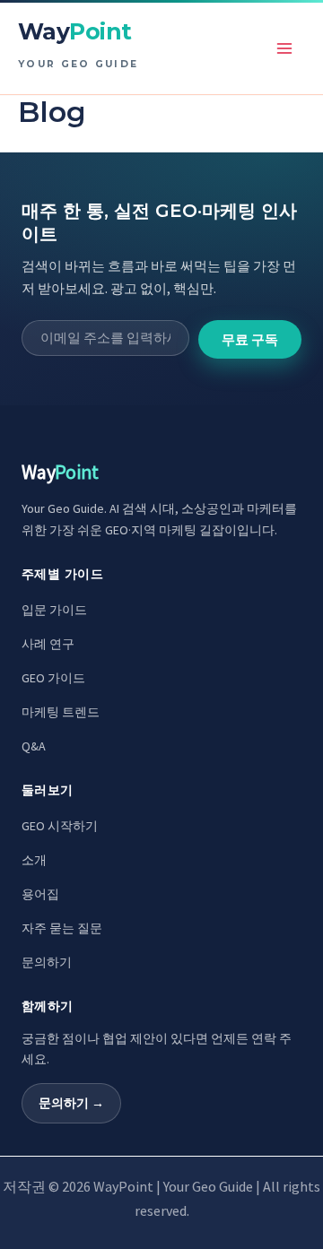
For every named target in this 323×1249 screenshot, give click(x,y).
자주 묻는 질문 (62, 928)
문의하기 (47, 962)
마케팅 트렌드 (61, 712)
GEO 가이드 (53, 678)
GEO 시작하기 (60, 826)
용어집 (40, 894)
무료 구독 (250, 339)
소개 (34, 860)
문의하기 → (71, 1103)
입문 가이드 (54, 610)
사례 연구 (48, 644)
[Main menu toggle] (285, 48)
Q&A (34, 746)
